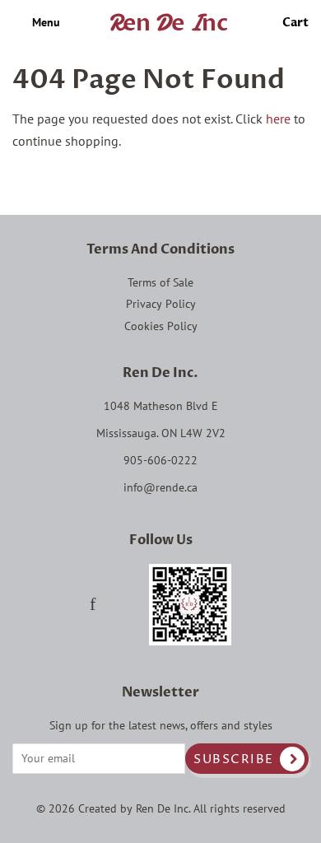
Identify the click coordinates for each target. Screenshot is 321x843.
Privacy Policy (161, 303)
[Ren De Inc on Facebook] (92, 605)
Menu (44, 22)
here (278, 118)
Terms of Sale (160, 282)
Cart (295, 22)
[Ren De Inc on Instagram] (122, 605)
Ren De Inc (162, 808)
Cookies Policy (161, 326)
